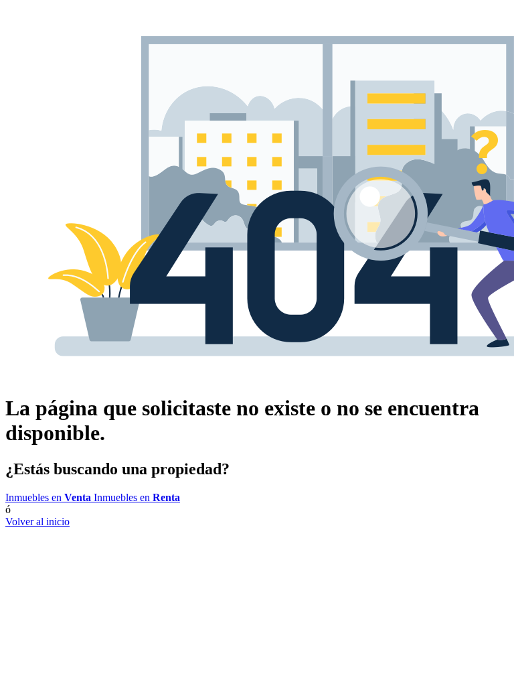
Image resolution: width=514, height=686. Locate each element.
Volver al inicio (37, 521)
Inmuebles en (48, 497)
